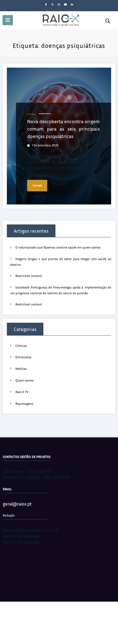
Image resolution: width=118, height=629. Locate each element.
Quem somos (24, 380)
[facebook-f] (45, 4)
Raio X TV (22, 392)
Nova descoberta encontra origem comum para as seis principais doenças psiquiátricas (63, 128)
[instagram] (59, 4)
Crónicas (21, 346)
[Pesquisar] (107, 21)
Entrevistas (23, 357)
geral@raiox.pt (17, 504)
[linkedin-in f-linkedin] (72, 4)
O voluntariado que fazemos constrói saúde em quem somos (57, 247)
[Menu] (7, 20)
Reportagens (24, 404)
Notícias (31, 114)
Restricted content (28, 276)
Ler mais (37, 185)
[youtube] (65, 4)
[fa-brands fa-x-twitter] (52, 4)
